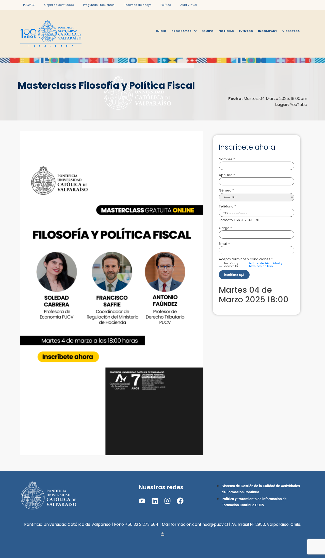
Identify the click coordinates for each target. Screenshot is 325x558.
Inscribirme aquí (234, 274)
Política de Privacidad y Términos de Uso (265, 265)
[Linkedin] (154, 500)
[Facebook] (180, 500)
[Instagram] (167, 500)
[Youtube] (141, 500)
